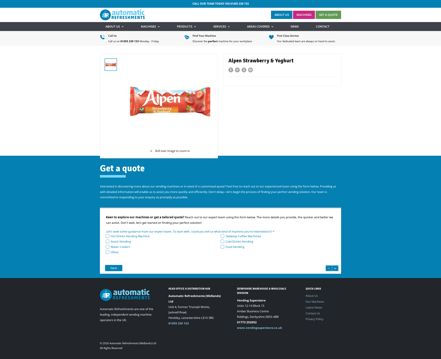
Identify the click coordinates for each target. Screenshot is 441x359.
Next (113, 268)
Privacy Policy (315, 319)
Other (115, 252)
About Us (112, 26)
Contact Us (313, 313)
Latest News (314, 307)
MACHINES (303, 15)
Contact (323, 26)
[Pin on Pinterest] (237, 70)
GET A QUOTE (328, 15)
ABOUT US (281, 15)
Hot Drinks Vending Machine (130, 236)
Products (184, 26)
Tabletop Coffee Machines (243, 236)
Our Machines (315, 302)
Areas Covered (258, 26)
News (295, 26)
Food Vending (234, 247)
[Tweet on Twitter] (244, 70)
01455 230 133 (239, 4)
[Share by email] (250, 70)
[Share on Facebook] (230, 70)
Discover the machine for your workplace (222, 41)
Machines (148, 26)
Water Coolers (120, 247)
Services (219, 26)
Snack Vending (121, 241)
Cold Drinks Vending (239, 241)
